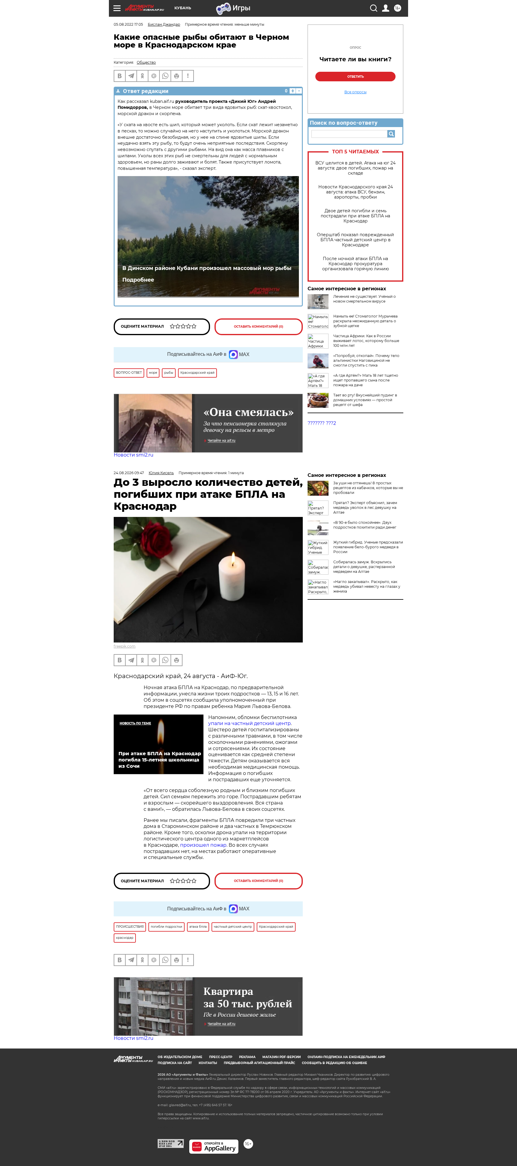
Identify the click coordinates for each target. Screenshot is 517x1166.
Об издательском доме (180, 1057)
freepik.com (125, 646)
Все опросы (355, 92)
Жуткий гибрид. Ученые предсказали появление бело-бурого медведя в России (368, 547)
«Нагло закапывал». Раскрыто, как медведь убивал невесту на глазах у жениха (366, 586)
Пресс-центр (220, 1057)
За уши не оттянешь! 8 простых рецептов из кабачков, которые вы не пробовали (368, 488)
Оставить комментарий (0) (258, 327)
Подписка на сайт (175, 1063)
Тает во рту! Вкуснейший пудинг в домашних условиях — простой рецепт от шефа (365, 400)
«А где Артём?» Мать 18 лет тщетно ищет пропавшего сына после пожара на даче (365, 380)
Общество (146, 62)
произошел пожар (203, 845)
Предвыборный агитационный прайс (259, 1063)
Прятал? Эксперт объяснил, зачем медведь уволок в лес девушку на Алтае (365, 507)
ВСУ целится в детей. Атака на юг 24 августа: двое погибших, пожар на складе (355, 168)
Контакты (208, 1063)
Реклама (247, 1057)
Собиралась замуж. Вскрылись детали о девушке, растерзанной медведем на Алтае (364, 567)
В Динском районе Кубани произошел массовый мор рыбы (206, 268)
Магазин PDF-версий (281, 1057)
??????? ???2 (322, 423)
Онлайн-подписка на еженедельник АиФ (346, 1057)
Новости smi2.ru (133, 455)
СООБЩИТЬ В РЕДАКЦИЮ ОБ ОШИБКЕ (334, 1063)
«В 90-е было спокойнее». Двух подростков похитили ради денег (364, 524)
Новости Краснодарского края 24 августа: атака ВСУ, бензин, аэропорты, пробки (355, 192)
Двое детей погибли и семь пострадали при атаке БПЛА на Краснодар (355, 216)
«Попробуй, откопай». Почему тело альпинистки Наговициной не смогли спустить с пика (366, 360)
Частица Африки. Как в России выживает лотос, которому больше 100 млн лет (366, 341)
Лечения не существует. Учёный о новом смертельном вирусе (364, 298)
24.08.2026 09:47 (129, 473)
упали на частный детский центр (249, 723)
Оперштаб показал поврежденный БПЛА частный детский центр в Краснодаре (355, 240)
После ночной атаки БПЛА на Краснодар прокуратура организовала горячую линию (355, 263)
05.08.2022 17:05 (128, 24)
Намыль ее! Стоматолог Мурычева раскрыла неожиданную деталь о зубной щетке (365, 321)
